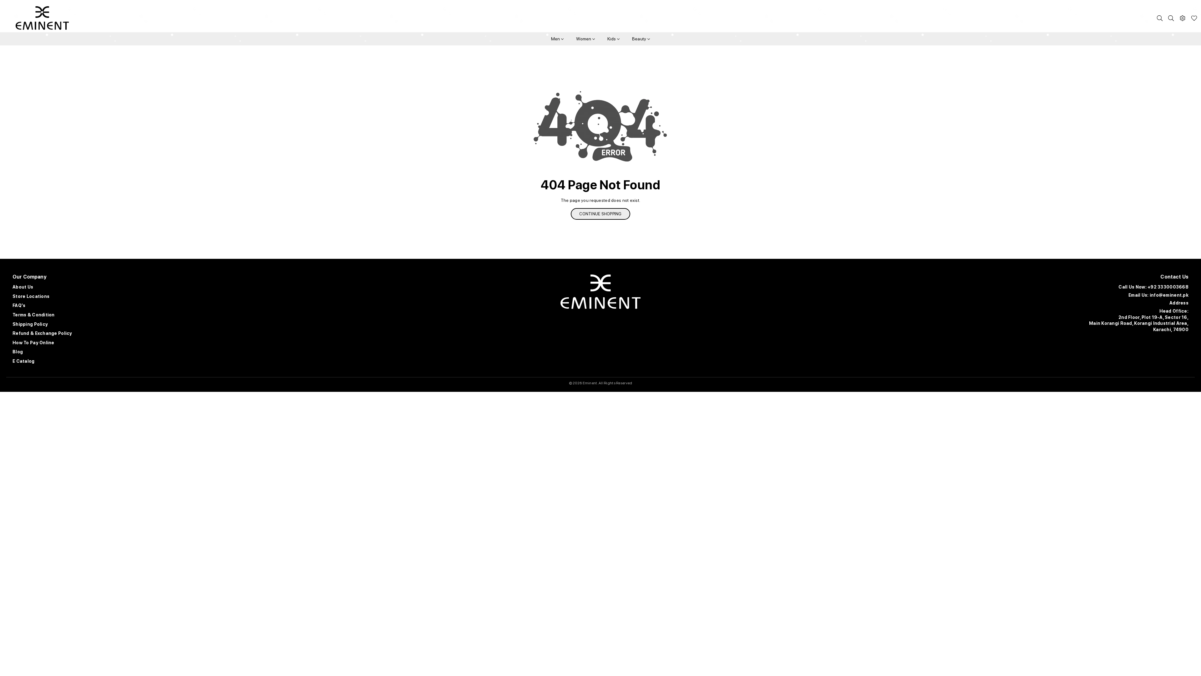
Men (556, 38)
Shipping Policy (30, 324)
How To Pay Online (33, 342)
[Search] (1159, 18)
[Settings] (1182, 18)
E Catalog (24, 361)
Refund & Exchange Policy (42, 333)
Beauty (639, 38)
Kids (612, 38)
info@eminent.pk (1169, 295)
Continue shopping (600, 214)
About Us (23, 286)
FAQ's (19, 305)
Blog (18, 351)
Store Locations (31, 296)
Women (584, 38)
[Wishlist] (1194, 18)
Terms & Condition (34, 314)
